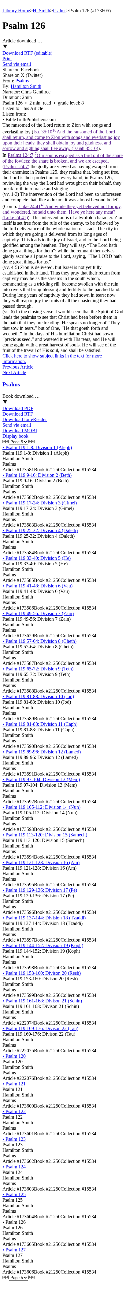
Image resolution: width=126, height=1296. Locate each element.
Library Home (16, 10)
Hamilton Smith (26, 86)
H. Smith (41, 10)
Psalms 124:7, (62, 161)
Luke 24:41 (62, 212)
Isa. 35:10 (61, 140)
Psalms (59, 10)
